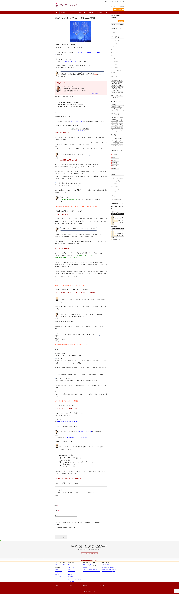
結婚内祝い (120, 87)
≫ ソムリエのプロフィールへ (94, 93)
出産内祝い (114, 97)
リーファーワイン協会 (80, 130)
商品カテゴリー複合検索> (117, 24)
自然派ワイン (115, 119)
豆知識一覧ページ (86, 567)
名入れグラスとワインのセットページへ (66, 421)
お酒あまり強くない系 (115, 168)
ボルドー (114, 140)
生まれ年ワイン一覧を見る (62, 370)
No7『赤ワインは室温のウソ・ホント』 (90, 569)
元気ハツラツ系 (114, 165)
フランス (114, 138)
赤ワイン (113, 55)
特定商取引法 (85, 585)
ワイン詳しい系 (114, 154)
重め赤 (121, 117)
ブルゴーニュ (117, 143)
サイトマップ (116, 12)
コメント (57, 495)
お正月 (119, 88)
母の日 (119, 106)
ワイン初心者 (114, 160)
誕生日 (120, 80)
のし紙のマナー (71, 581)
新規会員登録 (121, 6)
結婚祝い (114, 85)
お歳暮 (113, 106)
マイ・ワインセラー (71, 571)
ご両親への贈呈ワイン (116, 90)
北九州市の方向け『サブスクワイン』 (108, 567)
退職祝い (120, 82)
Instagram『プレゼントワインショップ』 (109, 569)
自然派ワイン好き (114, 162)
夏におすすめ (115, 117)
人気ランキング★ (71, 567)
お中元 (113, 104)
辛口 (117, 120)
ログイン (115, 6)
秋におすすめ (115, 124)
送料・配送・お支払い (58, 572)
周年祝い (114, 82)
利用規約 (70, 585)
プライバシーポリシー (58, 576)
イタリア (120, 138)
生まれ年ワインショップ (106, 564)
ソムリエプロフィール (58, 571)
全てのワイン (114, 67)
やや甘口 (120, 130)
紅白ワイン (114, 52)
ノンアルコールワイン (117, 64)
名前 (56, 505)
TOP (57, 12)
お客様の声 (90, 12)
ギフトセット (118, 122)
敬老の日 (114, 88)
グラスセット (114, 61)
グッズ (113, 58)
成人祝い (114, 92)
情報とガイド (114, 186)
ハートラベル (115, 125)
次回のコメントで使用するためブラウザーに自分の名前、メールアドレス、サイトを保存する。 (79, 522)
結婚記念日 (114, 80)
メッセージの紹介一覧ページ (88, 564)
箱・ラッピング (71, 572)
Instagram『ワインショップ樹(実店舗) (108, 571)
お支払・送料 (82, 12)
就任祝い (114, 87)
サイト (56, 515)
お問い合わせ (108, 12)
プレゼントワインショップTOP (60, 564)
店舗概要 (63, 12)
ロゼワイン (114, 46)
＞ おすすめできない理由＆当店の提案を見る (89, 553)
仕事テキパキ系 (114, 163)
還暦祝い (120, 85)
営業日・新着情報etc (116, 199)
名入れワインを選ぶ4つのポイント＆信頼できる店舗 (76, 437)
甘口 (121, 124)
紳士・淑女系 (114, 157)
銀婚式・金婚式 (119, 95)
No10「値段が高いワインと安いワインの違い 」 (91, 571)
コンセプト (70, 564)
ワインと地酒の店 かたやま (68, 61)
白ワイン (113, 49)
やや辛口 (117, 129)
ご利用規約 (57, 574)
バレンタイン (120, 104)
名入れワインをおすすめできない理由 (74, 579)
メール (57, 510)
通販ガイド (70, 569)
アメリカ (117, 141)
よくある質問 (99, 12)
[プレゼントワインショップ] (66, 6)
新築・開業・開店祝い (116, 83)
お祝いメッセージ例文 (117, 178)
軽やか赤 (117, 127)
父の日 (115, 109)
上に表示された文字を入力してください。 (65, 527)
